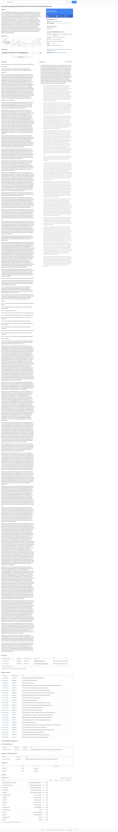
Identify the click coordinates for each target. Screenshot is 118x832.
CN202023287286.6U (6, 749)
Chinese (55, 19)
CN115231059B (5, 687)
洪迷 (51, 21)
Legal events (56, 49)
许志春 (54, 21)
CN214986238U (5, 702)
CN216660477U (5, 727)
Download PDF (52, 15)
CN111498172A (5, 724)
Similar (66, 15)
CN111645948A (5, 719)
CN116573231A (5, 717)
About (43, 830)
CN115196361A (5, 663)
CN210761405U (5, 734)
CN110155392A (5, 692)
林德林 (60, 21)
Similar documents (63, 49)
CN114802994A (5, 661)
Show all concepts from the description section (11, 822)
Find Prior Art (60, 15)
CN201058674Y (5, 729)
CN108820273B (5, 682)
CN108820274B (5, 680)
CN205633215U (5, 732)
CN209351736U (5, 722)
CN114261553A (5, 695)
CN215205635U (5, 690)
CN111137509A (5, 697)
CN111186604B (5, 700)
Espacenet (55, 52)
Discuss (65, 52)
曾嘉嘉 (57, 21)
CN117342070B (5, 705)
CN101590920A (5, 685)
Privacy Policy (69, 830)
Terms (64, 830)
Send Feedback (50, 830)
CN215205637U (5, 715)
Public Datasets (58, 830)
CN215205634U (5, 712)
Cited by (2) (51, 49)
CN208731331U (5, 707)
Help (75, 830)
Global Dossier (60, 52)
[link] (9, 782)
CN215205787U (5, 737)
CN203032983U (5, 678)
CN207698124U (5, 710)
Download (64, 777)
